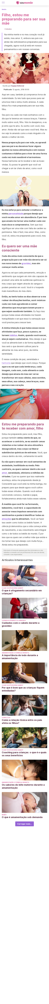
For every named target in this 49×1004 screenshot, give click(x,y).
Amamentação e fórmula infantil (15, 653)
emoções (6, 519)
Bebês (4, 9)
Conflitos (6, 717)
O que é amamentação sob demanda (22, 817)
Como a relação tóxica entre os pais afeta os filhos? (22, 721)
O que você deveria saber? (12, 588)
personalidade (16, 213)
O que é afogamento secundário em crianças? (22, 592)
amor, (5, 473)
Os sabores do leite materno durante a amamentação (23, 786)
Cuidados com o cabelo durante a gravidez (20, 624)
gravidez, (26, 263)
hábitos (13, 335)
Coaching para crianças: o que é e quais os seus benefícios (24, 754)
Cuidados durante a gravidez (14, 620)
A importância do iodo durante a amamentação (20, 657)
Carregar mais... (24, 824)
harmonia (6, 363)
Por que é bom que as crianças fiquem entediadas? (23, 689)
